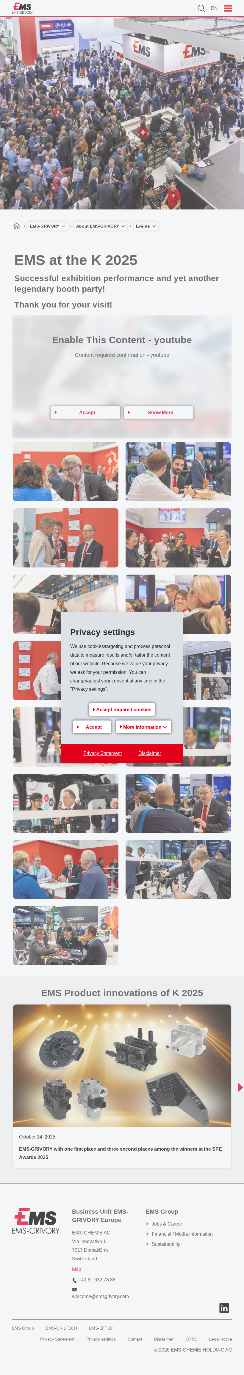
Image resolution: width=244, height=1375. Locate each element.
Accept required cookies (123, 709)
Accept (94, 727)
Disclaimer (149, 753)
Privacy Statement (102, 753)
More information (143, 727)
